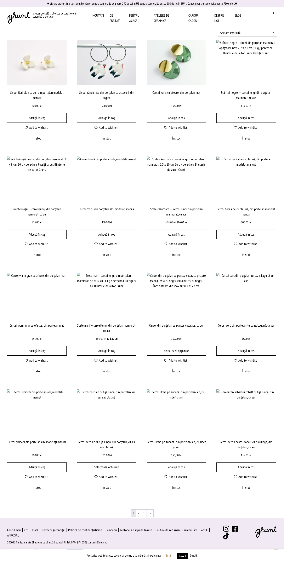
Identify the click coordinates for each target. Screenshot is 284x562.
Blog (238, 15)
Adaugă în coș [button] (37, 118)
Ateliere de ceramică (161, 18)
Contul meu (14, 530)
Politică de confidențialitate (85, 530)
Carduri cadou (194, 18)
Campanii (111, 530)
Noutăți (98, 15)
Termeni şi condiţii (53, 530)
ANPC (204, 530)
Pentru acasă (134, 18)
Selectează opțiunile (176, 350)
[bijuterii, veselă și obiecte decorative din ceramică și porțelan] (18, 18)
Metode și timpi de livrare (136, 530)
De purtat (115, 18)
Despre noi (219, 18)
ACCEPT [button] (182, 555)
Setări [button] (169, 555)
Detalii (193, 555)
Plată (35, 530)
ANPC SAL (13, 535)
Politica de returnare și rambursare (176, 530)
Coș (26, 530)
